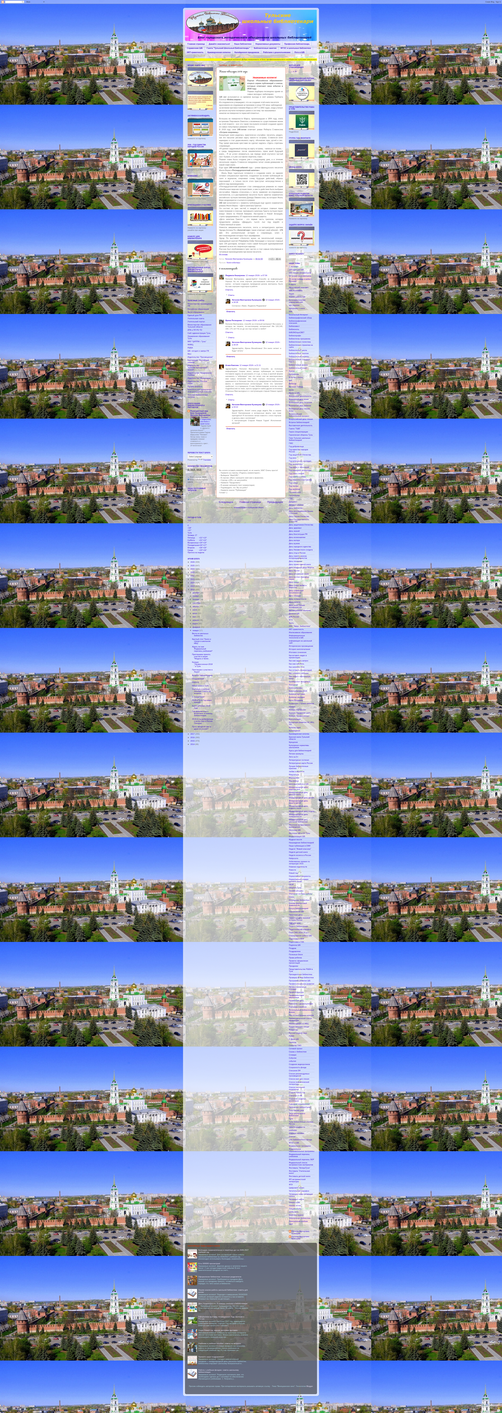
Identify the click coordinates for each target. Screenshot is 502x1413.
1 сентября (293, 267)
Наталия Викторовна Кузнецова (247, 300)
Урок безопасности (297, 1127)
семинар (292, 1042)
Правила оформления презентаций (298, 962)
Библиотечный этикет (298, 368)
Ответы (231, 295)
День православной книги (300, 564)
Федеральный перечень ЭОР (301, 1160)
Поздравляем (295, 951)
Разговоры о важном (298, 1007)
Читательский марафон (299, 1191)
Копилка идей (295, 728)
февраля (197, 627)
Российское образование (198, 309)
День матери (294, 540)
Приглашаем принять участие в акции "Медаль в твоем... (201, 656)
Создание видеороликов (299, 1064)
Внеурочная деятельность (300, 396)
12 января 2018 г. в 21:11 (250, 365)
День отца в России (297, 553)
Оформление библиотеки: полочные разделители (219, 1277)
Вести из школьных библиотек (200, 635)
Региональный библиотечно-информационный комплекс (200, 391)
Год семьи (293, 483)
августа (196, 606)
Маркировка (294, 778)
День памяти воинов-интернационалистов (298, 557)
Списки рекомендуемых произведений (299, 1075)
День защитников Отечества (301, 525)
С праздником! (198, 697)
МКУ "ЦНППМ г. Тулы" (197, 341)
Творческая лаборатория (299, 1107)
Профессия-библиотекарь (297, 44)
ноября (196, 596)
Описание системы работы (300, 894)
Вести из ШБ (294, 393)
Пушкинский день (296, 1001)
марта (195, 624)
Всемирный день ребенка (300, 406)
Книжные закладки (297, 697)
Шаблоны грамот (296, 1215)
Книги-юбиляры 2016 (298, 691)
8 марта (292, 284)
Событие (292, 1058)
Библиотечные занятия (265, 48)
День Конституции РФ (298, 534)
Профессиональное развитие (301, 984)
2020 (192, 583)
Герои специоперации (298, 432)
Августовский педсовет (298, 287)
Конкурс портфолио (297, 710)
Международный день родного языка (298, 807)
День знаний (294, 531)
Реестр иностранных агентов (301, 1015)
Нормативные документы (267, 44)
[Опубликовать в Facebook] (277, 259)
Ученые (292, 1136)
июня (195, 613)
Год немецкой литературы (300, 470)
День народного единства (300, 547)
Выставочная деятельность (300, 425)
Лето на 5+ (293, 757)
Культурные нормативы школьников (299, 746)
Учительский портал (196, 322)
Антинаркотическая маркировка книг (297, 301)
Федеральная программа (300, 1146)
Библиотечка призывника (299, 339)
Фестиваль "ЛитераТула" (299, 1168)
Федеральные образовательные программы (301, 1150)
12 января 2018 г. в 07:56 (256, 275)
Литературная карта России (301, 763)
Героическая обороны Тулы (301, 435)
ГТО (290, 499)
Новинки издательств (298, 867)
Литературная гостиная (299, 760)
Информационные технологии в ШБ (297, 637)
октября (196, 599)
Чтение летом (295, 1206)
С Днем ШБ (294, 1039)
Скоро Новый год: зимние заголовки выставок (217, 1330)
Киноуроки (293, 685)
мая (194, 617)
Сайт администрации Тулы (199, 333)
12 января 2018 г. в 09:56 (253, 320)
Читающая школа (296, 1199)
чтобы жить (293, 1212)
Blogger (309, 1386)
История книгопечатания (299, 649)
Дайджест (293, 502)
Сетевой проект (295, 1049)
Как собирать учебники (299, 673)
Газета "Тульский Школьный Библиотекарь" (228, 48)
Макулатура (294, 775)
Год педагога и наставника (300, 480)
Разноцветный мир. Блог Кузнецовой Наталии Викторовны (200, 413)
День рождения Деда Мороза (301, 568)
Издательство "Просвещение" (200, 357)
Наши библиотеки (242, 44)
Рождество (293, 1030)
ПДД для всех (295, 923)
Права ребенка (295, 958)
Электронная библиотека (299, 1218)
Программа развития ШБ (299, 981)
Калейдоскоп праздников (247, 52)
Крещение (293, 742)
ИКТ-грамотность (195, 52)
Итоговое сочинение (297, 652)
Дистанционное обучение (300, 610)
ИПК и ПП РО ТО (195, 330)
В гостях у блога (296, 377)
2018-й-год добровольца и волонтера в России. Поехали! (202, 721)
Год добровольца (296, 446)
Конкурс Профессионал (299, 716)
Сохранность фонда (297, 1067)
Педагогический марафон (300, 929)
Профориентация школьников (296, 996)
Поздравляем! (198, 679)
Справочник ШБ (195, 48)
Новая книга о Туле (200, 686)
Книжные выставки (297, 694)
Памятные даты (296, 915)
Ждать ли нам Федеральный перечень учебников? (202, 649)
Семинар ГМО (295, 1045)
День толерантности (297, 599)
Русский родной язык (298, 1033)
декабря (196, 593)
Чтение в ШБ (294, 1202)
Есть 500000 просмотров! (209, 1264)
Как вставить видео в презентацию (298, 656)
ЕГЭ (290, 620)
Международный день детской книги (298, 793)
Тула (291, 1119)
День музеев (294, 543)
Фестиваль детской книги (299, 1176)
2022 (192, 576)
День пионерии (295, 561)
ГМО (291, 443)
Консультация (295, 719)
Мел (189, 354)
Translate (207, 460)
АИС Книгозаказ (296, 291)
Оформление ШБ (296, 912)
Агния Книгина (232, 365)
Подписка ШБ (295, 945)
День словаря (295, 596)
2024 (192, 569)
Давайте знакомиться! (219, 44)
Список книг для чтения (299, 1079)
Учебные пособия (296, 1133)
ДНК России (294, 617)
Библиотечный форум (298, 365)
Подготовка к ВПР (296, 939)
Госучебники (294, 495)
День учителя (294, 602)
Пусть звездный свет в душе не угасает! (201, 728)
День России (294, 571)
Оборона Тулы (295, 888)
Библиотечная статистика (300, 342)
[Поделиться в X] (274, 259)
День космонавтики (297, 537)
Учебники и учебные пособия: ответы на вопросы (201, 691)
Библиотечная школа (298, 350)
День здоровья (295, 528)
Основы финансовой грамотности (298, 904)
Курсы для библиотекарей (300, 751)
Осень (291, 897)
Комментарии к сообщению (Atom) (249, 508)
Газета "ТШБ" (294, 429)
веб (290, 380)
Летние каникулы (296, 754)
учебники (293, 1130)
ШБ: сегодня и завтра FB (198, 351)
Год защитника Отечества (300, 455)
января (196, 630)
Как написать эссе (296, 667)
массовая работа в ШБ (299, 784)
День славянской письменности (296, 592)
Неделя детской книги (298, 852)
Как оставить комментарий (300, 670)
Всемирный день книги (299, 399)
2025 (192, 566)
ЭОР (291, 1224)
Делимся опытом (296, 505)
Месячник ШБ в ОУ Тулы (299, 833)
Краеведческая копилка (218, 52)
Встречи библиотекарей (202, 675)
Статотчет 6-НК (295, 1096)
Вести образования (196, 312)
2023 (192, 572)
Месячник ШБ (295, 830)
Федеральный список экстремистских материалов (301, 1164)
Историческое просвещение (301, 646)
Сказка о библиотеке (298, 1052)
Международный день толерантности (298, 815)
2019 (192, 586)
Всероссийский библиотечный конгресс (299, 415)
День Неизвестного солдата (301, 550)
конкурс (292, 707)
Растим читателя (195, 386)
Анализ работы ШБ (297, 297)
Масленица (294, 781)
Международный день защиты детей (298, 802)
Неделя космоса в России (300, 855)
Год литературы (296, 464)
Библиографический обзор (300, 318)
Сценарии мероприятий (299, 1104)
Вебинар (292, 384)
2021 (192, 579)
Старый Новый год (297, 1093)
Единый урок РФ (195, 315)
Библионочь (294, 329)
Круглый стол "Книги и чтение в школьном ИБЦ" (201, 641)
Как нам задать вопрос (298, 661)
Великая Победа (296, 387)
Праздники (293, 966)
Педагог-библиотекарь (298, 926)
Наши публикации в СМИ (299, 846)
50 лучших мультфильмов (300, 276)
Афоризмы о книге (297, 308)
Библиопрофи (295, 336)
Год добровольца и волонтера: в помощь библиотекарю (202, 713)
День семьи (294, 582)
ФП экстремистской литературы (297, 1180)
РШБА (190, 348)
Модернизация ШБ (297, 836)
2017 (192, 734)
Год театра (293, 486)
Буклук (292, 371)
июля (195, 610)
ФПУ (291, 1185)
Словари (292, 1055)
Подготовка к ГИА (296, 942)
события (292, 1061)
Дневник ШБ (294, 614)
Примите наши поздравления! (211, 1357)
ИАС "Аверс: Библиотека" (300, 626)
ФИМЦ (190, 345)
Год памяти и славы (297, 477)
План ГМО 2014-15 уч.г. (299, 933)
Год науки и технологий (299, 467)
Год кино (292, 458)
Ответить (229, 290)
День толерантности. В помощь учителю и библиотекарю (222, 1304)
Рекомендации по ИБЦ (298, 1024)
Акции (291, 294)
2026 (192, 562)
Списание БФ (295, 1071)
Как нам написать (296, 664)
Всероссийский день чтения (301, 419)
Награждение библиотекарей (301, 843)
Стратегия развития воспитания (297, 1100)
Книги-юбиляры (233, 263)
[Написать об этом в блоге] (272, 259)
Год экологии (294, 489)
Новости (195, 682)
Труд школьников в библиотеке (297, 1115)
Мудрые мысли (295, 840)
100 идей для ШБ (296, 270)
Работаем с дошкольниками (276, 52)
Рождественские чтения (299, 1027)
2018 (192, 590)
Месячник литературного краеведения (299, 826)
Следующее (226, 502)
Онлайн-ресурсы (296, 891)
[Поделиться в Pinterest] (279, 259)
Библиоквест (294, 326)
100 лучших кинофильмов (300, 273)
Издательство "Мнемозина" (199, 378)
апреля (196, 620)
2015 (192, 741)
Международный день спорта (301, 811)
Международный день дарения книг (298, 788)
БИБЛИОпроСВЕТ (296, 332)
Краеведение (294, 731)
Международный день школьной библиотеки (298, 821)
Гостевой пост (295, 492)
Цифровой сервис (296, 1188)
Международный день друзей (301, 798)
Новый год (293, 873)
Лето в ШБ (299, 52)
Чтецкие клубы (295, 1209)
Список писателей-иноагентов (297, 1088)
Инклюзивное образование (300, 632)
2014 (192, 744)
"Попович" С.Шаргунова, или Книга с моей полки (205, 420)
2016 (192, 737)
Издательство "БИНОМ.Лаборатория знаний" (197, 367)
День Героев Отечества (299, 516)
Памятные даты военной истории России (299, 919)
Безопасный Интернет (298, 315)
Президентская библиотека (300, 974)
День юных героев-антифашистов (297, 606)
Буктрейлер (294, 374)
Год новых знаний (296, 473)
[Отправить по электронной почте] (270, 259)
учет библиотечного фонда (300, 1140)
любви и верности (296, 771)
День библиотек (295, 508)
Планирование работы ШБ (300, 936)
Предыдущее (275, 502)
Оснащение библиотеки (299, 900)
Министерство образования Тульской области (199, 326)
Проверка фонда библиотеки (301, 978)
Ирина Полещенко (233, 320)
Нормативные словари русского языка (298, 880)
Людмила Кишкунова (235, 275)
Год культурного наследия (300, 461)
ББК (290, 312)
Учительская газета (196, 318)
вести (291, 390)
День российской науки (299, 574)
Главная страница (196, 44)
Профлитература (296, 992)
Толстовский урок (296, 1110)
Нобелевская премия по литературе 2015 (299, 863)
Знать (291, 623)
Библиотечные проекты (299, 357)
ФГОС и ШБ (294, 1143)
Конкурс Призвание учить (300, 713)
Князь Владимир (296, 700)
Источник (223, 255)
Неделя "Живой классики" (300, 849)
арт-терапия (294, 305)
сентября (197, 603)
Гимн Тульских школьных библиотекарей (299, 439)
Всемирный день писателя (300, 402)
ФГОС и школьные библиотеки (296, 48)
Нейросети (293, 858)
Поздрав (292, 948)
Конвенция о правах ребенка (301, 703)
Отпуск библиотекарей (298, 908)
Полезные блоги (296, 955)
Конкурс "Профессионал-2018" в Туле (202, 664)
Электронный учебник (298, 1221)
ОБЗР (291, 885)
